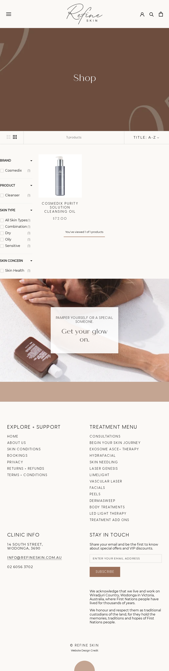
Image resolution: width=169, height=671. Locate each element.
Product (7, 185)
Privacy (15, 462)
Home (13, 436)
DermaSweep (102, 501)
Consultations (105, 436)
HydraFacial (103, 456)
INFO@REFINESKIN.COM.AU (34, 558)
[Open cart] (161, 14)
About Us (16, 443)
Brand (5, 160)
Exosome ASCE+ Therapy (114, 449)
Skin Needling (104, 462)
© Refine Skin (84, 645)
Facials (97, 488)
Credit (94, 650)
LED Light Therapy (108, 513)
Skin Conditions (24, 449)
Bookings (17, 456)
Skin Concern (11, 261)
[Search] (151, 14)
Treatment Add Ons (109, 520)
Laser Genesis (104, 469)
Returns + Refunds (26, 469)
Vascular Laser (106, 481)
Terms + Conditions (27, 475)
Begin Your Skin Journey (115, 443)
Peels (95, 494)
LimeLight (100, 475)
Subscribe (105, 572)
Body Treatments (107, 507)
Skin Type (7, 210)
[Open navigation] (8, 14)
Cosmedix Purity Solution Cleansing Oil (60, 207)
